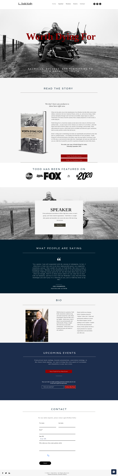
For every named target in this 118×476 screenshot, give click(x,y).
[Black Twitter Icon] (6, 473)
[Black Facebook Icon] (3, 473)
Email (40, 429)
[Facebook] (97, 4)
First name (41, 423)
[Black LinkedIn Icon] (9, 473)
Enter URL (41, 436)
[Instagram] (94, 4)
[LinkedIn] (100, 4)
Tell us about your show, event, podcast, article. (50, 443)
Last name (61, 423)
